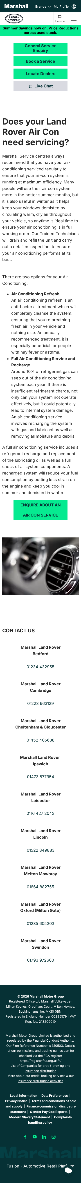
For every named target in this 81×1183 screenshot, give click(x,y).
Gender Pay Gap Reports (49, 1112)
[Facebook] (25, 1137)
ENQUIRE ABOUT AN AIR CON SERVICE (40, 510)
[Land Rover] (13, 18)
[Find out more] (40, 30)
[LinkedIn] (44, 1137)
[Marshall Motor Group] (16, 6)
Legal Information (23, 1095)
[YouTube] (35, 1137)
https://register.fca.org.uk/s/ (40, 1061)
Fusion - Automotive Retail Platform (40, 1166)
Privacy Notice (16, 1101)
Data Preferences (54, 1095)
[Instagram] (53, 1137)
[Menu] (74, 18)
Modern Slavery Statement (29, 1117)
